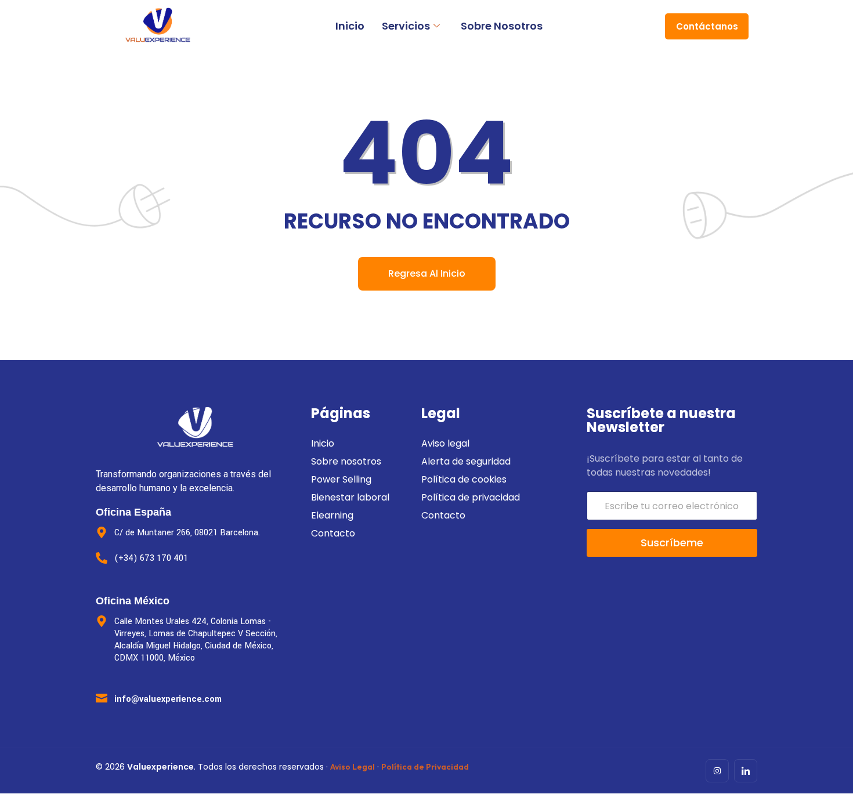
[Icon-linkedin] (745, 770)
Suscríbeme (672, 542)
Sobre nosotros (502, 26)
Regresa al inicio (426, 273)
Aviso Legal (352, 767)
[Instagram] (717, 770)
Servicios (406, 26)
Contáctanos (707, 26)
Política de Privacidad (425, 767)
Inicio (349, 26)
